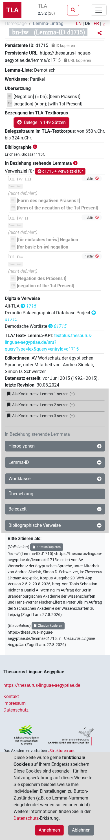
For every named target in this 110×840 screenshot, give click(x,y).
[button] (99, 33)
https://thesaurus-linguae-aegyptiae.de (41, 685)
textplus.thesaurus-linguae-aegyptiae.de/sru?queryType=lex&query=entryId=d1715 (48, 342)
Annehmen (49, 830)
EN (79, 23)
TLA (12, 10)
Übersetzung (20, 493)
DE (87, 23)
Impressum (14, 703)
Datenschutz (15, 710)
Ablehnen (81, 830)
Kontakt (11, 696)
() (43, 394)
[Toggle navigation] (99, 10)
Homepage (16, 23)
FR (96, 23)
